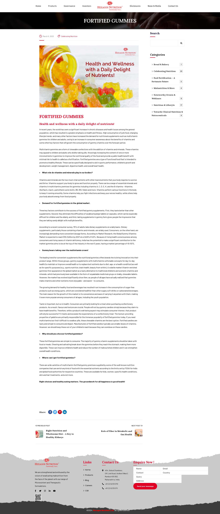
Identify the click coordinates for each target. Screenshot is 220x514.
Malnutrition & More (168, 88)
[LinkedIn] (65, 412)
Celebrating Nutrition (69, 36)
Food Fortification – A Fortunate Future (167, 80)
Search (155, 33)
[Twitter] (55, 412)
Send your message (145, 486)
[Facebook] (50, 412)
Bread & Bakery (168, 64)
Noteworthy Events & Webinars (167, 97)
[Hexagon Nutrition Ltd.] (109, 6)
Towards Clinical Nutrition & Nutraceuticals (167, 114)
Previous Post (43, 425)
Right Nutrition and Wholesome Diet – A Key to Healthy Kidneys (60, 433)
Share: (42, 412)
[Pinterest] (60, 412)
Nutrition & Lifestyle (168, 105)
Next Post (136, 425)
